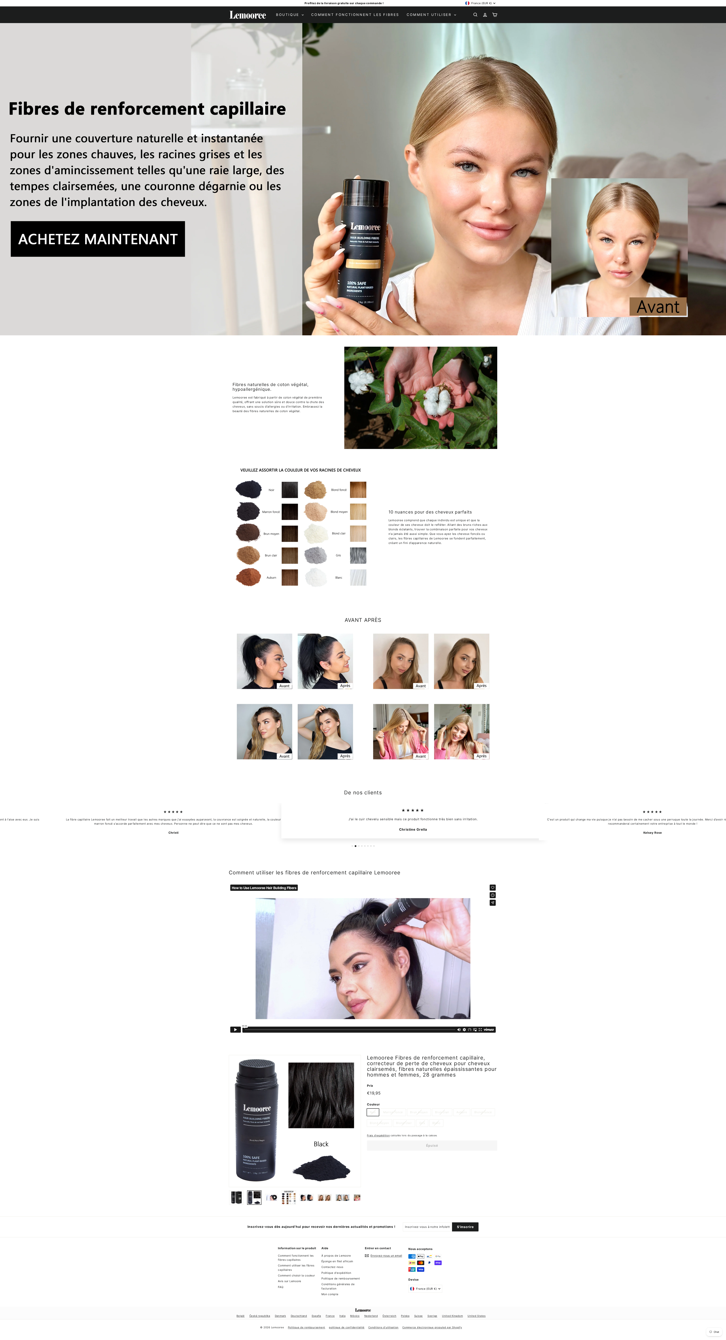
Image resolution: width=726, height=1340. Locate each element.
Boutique (288, 15)
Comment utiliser (430, 15)
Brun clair (442, 1112)
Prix (370, 1086)
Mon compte (329, 1294)
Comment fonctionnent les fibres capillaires (296, 1257)
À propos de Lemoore (336, 1255)
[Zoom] (295, 1121)
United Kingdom (452, 1315)
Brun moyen (419, 1112)
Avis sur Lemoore (289, 1281)
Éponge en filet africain (337, 1261)
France (330, 1315)
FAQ (280, 1287)
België (241, 1315)
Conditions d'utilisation (383, 1327)
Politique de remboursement (340, 1278)
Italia (342, 1315)
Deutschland (299, 1315)
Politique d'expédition (336, 1272)
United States (477, 1315)
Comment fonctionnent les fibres (355, 15)
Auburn (461, 1112)
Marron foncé (393, 1112)
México (355, 1315)
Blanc (436, 1123)
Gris (422, 1123)
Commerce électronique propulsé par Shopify (432, 1327)
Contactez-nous (332, 1267)
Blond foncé (483, 1112)
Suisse (418, 1315)
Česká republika (259, 1315)
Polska (405, 1315)
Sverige (432, 1315)
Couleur (373, 1104)
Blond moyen (379, 1123)
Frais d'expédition (378, 1135)
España (316, 1315)
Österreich (389, 1315)
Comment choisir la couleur (296, 1275)
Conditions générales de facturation (337, 1286)
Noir (373, 1112)
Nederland (371, 1315)
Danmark (280, 1315)
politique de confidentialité (347, 1327)
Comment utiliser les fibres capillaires (296, 1267)
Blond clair (404, 1123)
